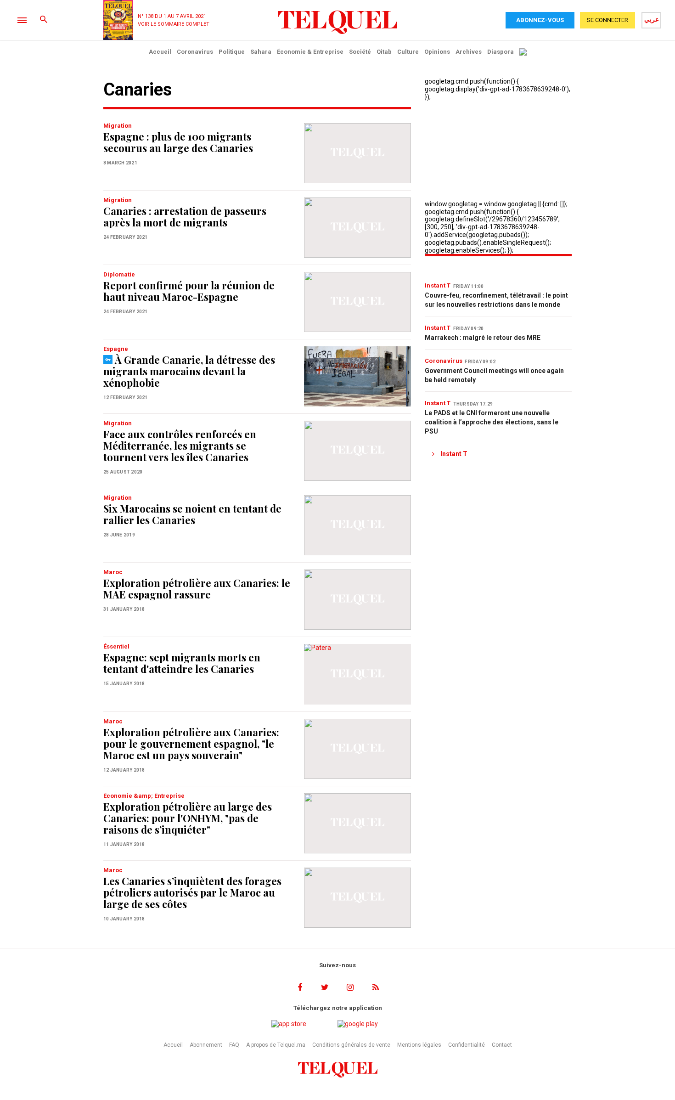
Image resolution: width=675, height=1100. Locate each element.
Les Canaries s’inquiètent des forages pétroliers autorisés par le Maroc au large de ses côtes (192, 892)
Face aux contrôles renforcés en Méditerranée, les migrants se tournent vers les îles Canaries (179, 445)
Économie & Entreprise (310, 51)
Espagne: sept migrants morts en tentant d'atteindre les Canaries (181, 663)
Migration (117, 125)
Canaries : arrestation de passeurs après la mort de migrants (184, 216)
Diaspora (500, 51)
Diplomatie (119, 274)
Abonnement (206, 1045)
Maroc (113, 572)
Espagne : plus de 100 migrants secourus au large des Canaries (178, 142)
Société (360, 51)
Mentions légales (419, 1045)
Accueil (160, 51)
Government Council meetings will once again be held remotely (494, 375)
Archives (469, 51)
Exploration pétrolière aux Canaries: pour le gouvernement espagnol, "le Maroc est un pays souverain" (191, 743)
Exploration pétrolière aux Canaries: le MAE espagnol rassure (196, 588)
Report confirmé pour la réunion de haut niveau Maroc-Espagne (189, 291)
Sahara (260, 51)
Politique (232, 51)
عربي (651, 19)
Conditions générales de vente (351, 1045)
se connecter (607, 20)
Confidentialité (466, 1045)
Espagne (115, 348)
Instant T (438, 285)
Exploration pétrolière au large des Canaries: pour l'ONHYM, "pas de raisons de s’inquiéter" (187, 818)
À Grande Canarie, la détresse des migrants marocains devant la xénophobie (189, 371)
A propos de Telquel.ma (275, 1045)
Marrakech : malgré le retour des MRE (482, 337)
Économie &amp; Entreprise (144, 795)
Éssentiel (116, 646)
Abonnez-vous (540, 20)
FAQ (234, 1045)
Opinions (437, 51)
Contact (502, 1045)
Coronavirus (195, 51)
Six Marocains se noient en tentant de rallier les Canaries (192, 514)
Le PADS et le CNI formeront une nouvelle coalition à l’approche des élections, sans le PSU (491, 422)
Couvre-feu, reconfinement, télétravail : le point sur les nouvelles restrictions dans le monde (496, 300)
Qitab (384, 51)
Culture (408, 51)
